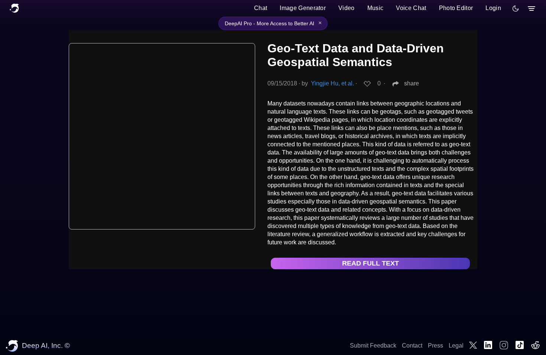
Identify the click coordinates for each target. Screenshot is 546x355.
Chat (260, 8)
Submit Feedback (373, 345)
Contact (412, 345)
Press (435, 345)
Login (493, 8)
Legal (456, 345)
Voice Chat (411, 8)
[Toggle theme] (515, 8)
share (411, 83)
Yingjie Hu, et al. (332, 83)
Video (346, 8)
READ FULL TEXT (370, 263)
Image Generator (303, 8)
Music (375, 8)
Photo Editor (456, 8)
